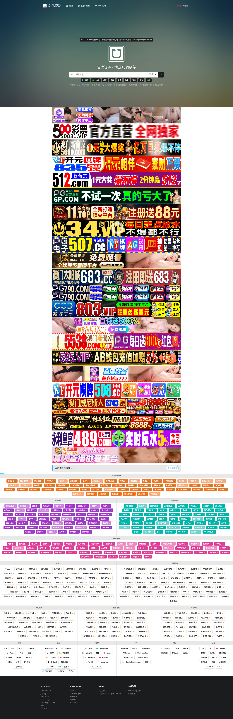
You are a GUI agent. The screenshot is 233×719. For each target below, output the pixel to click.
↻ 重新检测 (172, 468)
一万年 (18, 514)
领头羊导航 (206, 627)
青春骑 (69, 596)
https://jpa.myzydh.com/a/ (110, 694)
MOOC (134, 648)
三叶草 (63, 592)
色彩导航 (90, 622)
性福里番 (129, 573)
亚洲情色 (7, 596)
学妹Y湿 (66, 587)
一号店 (20, 653)
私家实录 (12, 485)
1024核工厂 (23, 587)
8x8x (21, 519)
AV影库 (6, 613)
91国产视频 (118, 485)
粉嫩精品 (32, 569)
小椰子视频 (47, 489)
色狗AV (94, 506)
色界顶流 (48, 573)
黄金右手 (56, 527)
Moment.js (45, 697)
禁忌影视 (32, 631)
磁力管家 (43, 527)
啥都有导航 (36, 622)
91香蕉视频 (129, 506)
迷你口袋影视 (90, 485)
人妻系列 (50, 481)
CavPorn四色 (198, 596)
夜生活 (80, 514)
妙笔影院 (211, 527)
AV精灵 (218, 485)
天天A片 (124, 519)
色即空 (56, 578)
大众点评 (52, 657)
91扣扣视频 (169, 481)
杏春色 (6, 548)
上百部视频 (75, 485)
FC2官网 (42, 514)
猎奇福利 (90, 494)
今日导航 (192, 622)
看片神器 (218, 631)
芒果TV (212, 653)
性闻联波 (140, 582)
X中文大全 (51, 592)
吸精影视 (209, 592)
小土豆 (103, 519)
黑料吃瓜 (57, 569)
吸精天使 (60, 489)
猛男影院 (81, 596)
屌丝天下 (30, 510)
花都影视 (223, 527)
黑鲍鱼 (56, 523)
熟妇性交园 (24, 481)
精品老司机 (141, 618)
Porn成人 (218, 544)
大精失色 (193, 481)
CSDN (147, 662)
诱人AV (34, 544)
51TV (185, 592)
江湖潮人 (194, 485)
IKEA (10, 662)
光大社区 (33, 489)
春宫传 (93, 510)
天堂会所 (148, 523)
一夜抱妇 (164, 582)
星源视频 (95, 552)
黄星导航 (167, 613)
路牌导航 (50, 627)
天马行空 (78, 519)
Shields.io (73, 697)
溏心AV (106, 582)
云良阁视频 (168, 506)
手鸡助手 (136, 557)
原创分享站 (105, 578)
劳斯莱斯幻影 (167, 544)
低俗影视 (75, 592)
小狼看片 (21, 582)
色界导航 (36, 636)
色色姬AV (123, 596)
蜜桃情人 (157, 485)
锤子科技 (26, 662)
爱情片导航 (207, 636)
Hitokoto (73, 700)
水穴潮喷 (158, 489)
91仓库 (69, 506)
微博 (90, 648)
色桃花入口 (77, 494)
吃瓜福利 (54, 514)
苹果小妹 (129, 548)
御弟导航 (207, 613)
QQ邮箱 (54, 662)
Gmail (52, 667)
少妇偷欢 (82, 569)
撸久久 (152, 582)
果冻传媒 (7, 552)
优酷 (202, 648)
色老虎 (136, 532)
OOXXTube (38, 587)
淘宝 (20, 648)
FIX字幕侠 (209, 667)
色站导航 (114, 622)
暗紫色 (10, 544)
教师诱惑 (22, 544)
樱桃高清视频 (88, 573)
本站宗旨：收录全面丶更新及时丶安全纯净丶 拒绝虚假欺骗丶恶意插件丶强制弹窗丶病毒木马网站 (116, 85)
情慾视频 (185, 514)
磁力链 (184, 596)
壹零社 (219, 587)
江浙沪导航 (181, 613)
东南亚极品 (10, 506)
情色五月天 (151, 578)
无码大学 (48, 485)
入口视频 (154, 494)
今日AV (199, 578)
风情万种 (123, 557)
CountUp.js (45, 700)
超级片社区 (206, 481)
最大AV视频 (45, 552)
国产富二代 (173, 527)
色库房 (30, 519)
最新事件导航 (66, 622)
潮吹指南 (141, 569)
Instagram (104, 662)
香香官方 (56, 544)
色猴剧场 (30, 548)
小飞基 (87, 592)
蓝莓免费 (69, 569)
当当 (29, 653)
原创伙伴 (45, 523)
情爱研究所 (68, 514)
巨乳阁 (160, 527)
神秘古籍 (69, 544)
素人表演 (7, 510)
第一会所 (212, 523)
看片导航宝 (193, 636)
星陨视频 (10, 587)
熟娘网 (138, 578)
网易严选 (9, 657)
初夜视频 (91, 578)
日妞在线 (154, 569)
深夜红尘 (150, 510)
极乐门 (135, 552)
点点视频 (169, 485)
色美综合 (124, 523)
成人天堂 (141, 494)
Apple (12, 653)
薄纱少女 (19, 527)
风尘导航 (101, 636)
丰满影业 (68, 548)
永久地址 (102, 6)
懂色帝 (85, 481)
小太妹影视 (178, 573)
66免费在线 (105, 514)
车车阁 (105, 523)
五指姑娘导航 (217, 622)
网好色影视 (185, 552)
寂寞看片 (104, 587)
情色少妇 (147, 552)
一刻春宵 (20, 631)
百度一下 (67, 648)
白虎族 (19, 578)
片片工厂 (223, 548)
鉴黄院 (67, 527)
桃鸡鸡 (224, 552)
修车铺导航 (8, 622)
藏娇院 (36, 485)
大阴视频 (73, 573)
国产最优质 (110, 481)
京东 (5, 648)
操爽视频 (187, 578)
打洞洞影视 (210, 489)
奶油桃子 (19, 552)
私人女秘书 (123, 552)
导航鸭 (113, 613)
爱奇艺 (203, 653)
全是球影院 (168, 569)
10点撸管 (123, 527)
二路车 (154, 544)
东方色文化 (169, 587)
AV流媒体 (22, 622)
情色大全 (167, 548)
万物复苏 (161, 514)
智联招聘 (164, 653)
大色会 (10, 519)
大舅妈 (122, 481)
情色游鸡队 (217, 573)
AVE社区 (148, 514)
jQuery (43, 694)
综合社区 (173, 514)
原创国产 (206, 485)
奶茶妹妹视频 (178, 582)
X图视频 (131, 485)
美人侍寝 (30, 514)
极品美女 (200, 523)
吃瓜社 (172, 519)
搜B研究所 (91, 519)
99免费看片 (207, 569)
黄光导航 (89, 618)
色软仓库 (160, 596)
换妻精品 (83, 552)
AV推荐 (203, 622)
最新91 (164, 573)
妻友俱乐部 (82, 506)
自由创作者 (14, 592)
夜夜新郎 (104, 485)
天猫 (13, 648)
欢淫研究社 (99, 557)
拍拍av (188, 523)
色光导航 (179, 636)
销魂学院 (204, 582)
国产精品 (207, 510)
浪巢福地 (126, 578)
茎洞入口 (94, 582)
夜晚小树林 (109, 552)
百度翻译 (48, 671)
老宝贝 (223, 523)
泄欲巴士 (96, 481)
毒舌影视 (8, 582)
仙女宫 (222, 489)
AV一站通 (179, 627)
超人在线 (95, 489)
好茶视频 (220, 510)
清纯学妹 (196, 489)
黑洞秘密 (23, 506)
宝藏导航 (89, 613)
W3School (126, 653)
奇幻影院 (186, 527)
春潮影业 (173, 510)
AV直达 (114, 627)
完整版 (146, 489)
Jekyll (72, 691)
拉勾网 (185, 648)
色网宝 (115, 618)
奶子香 (111, 557)
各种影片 (58, 596)
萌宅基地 (68, 523)
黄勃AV (33, 523)
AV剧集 (102, 622)
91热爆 (45, 596)
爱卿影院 (73, 481)
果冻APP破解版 (104, 573)
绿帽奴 (51, 532)
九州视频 (81, 544)
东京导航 (114, 636)
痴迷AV (105, 506)
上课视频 (181, 506)
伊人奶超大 (147, 592)
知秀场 (7, 527)
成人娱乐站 (100, 592)
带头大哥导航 (50, 636)
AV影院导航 (102, 618)
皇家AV (7, 514)
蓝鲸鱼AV (194, 532)
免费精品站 (93, 523)
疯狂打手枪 (160, 552)
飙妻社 (18, 510)
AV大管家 (89, 627)
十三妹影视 (53, 587)
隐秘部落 (191, 573)
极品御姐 (95, 569)
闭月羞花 (25, 485)
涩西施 (220, 569)
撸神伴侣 (85, 532)
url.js (42, 705)
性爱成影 (58, 552)
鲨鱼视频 (222, 592)
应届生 (185, 653)
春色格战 (55, 548)
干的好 (131, 544)
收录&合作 (85, 6)
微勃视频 (79, 578)
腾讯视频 (222, 653)
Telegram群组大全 (50, 648)
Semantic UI (46, 691)
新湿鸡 (141, 506)
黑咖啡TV (198, 527)
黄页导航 (7, 631)
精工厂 (67, 578)
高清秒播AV (137, 519)
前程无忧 (175, 653)
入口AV (128, 582)
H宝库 (39, 627)
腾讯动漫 (204, 662)
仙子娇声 (147, 532)
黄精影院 (142, 544)
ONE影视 (181, 532)
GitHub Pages (75, 694)
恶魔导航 (102, 627)
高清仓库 (9, 523)
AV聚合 (219, 636)
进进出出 (31, 613)
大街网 (176, 648)
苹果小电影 (176, 523)
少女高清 (19, 569)
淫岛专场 (65, 519)
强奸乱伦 (138, 510)
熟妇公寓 (46, 506)
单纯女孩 (18, 548)
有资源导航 (88, 636)
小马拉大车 (80, 527)
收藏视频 (204, 573)
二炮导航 (166, 622)
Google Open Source (133, 662)
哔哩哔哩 (204, 657)
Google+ (105, 657)
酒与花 (106, 569)
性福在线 (70, 582)
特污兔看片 (95, 544)
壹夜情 (161, 510)
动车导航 (67, 631)
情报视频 (31, 527)
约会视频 (174, 578)
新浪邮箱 (64, 662)
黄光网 (219, 613)
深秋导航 (192, 627)
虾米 (213, 662)
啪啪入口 (223, 514)
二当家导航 (26, 618)
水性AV (61, 481)
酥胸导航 (219, 627)
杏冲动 (61, 532)
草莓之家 (8, 578)
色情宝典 (206, 544)
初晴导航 (23, 636)
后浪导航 (18, 613)
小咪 (56, 631)
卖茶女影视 (196, 548)
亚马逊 (31, 648)
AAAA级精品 (181, 548)
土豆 (210, 648)
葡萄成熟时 (217, 582)
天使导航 (140, 622)
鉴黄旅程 (210, 514)
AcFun (223, 657)
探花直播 (33, 582)
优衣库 (19, 657)
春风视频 (195, 587)
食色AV (140, 573)
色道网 (43, 613)
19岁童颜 (148, 527)
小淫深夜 (147, 596)
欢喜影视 (105, 527)
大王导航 (178, 618)
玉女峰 (84, 489)
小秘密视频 (128, 569)
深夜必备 (11, 481)
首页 (71, 6)
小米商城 (19, 667)
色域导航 (101, 613)
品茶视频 (173, 596)
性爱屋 (156, 481)
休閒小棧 (169, 532)
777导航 (166, 618)
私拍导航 (167, 631)
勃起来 (181, 481)
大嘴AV (40, 532)
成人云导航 (128, 636)
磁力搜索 (150, 519)
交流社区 (184, 519)
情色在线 (61, 573)
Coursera (124, 648)
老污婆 (93, 548)
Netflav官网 (11, 618)
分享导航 (102, 631)
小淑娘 (123, 592)
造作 (17, 662)
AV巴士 (7, 569)
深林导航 (194, 613)
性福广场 (212, 596)
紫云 (158, 532)
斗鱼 (219, 667)
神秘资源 (173, 592)
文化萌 (135, 596)
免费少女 (181, 569)
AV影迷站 (141, 613)
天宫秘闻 (206, 506)
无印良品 (29, 657)
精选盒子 (46, 582)
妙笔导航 (179, 622)
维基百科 (60, 671)
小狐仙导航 (204, 618)
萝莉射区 (9, 489)
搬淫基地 (115, 494)
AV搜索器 (191, 631)
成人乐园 (43, 510)
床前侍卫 (173, 601)
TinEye (71, 671)
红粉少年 (141, 548)
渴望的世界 (79, 587)
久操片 (145, 481)
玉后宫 (120, 544)
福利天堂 (207, 587)
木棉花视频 (61, 485)
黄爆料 (210, 578)
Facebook (91, 657)
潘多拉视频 (144, 485)
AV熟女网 (43, 548)
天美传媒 (103, 494)
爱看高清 (38, 592)
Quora (108, 653)
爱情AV (58, 582)
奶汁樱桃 (198, 514)
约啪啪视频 (20, 596)
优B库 (163, 578)
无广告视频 (199, 552)
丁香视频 (122, 489)
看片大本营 (89, 631)
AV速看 (68, 613)
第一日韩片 (154, 548)
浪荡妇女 (21, 573)
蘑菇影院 (134, 481)
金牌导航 (191, 618)
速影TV (214, 657)
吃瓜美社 (28, 532)
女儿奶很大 (106, 510)
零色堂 (185, 510)
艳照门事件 (109, 489)
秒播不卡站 (222, 519)
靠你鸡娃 (209, 519)
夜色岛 (92, 587)
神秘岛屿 (37, 481)
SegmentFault (128, 657)
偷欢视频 (128, 587)
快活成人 (194, 506)
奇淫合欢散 (35, 573)
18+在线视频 (208, 532)
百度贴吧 (88, 653)
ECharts (44, 708)
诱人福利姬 (128, 494)
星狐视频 (136, 514)
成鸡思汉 (155, 587)
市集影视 (55, 510)
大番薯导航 (56, 613)
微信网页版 (103, 648)
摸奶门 (169, 489)
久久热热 (63, 627)
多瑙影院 (222, 662)
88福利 (224, 596)
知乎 (97, 653)
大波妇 (54, 519)
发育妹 (134, 592)
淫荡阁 (161, 519)
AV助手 (179, 631)
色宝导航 (166, 636)
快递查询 (65, 653)
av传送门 (71, 552)
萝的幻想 (31, 578)
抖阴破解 (31, 552)
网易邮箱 (66, 657)
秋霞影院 (181, 485)
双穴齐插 (219, 481)
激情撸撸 (136, 527)
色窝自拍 (94, 596)
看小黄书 (181, 544)
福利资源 (161, 592)
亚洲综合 (21, 489)
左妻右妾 (153, 573)
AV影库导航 (50, 622)
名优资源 (142, 631)
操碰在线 (93, 527)
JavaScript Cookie (48, 703)
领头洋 (195, 510)
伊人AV (191, 582)
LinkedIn (166, 648)
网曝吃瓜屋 (142, 587)
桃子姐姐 (91, 514)
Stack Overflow (142, 653)
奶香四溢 (67, 510)
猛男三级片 (8, 573)
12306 (52, 653)
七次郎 (45, 544)
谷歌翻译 (65, 667)
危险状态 (182, 587)
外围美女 (44, 578)
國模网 (126, 510)
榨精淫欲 (72, 489)
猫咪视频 (196, 519)
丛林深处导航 (13, 627)
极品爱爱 (194, 569)
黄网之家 (64, 618)
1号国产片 (108, 544)
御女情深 (73, 532)
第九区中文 (85, 557)
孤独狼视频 (210, 548)
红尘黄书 (21, 523)
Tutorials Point (142, 657)
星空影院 (116, 548)
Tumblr (90, 662)
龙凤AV (80, 523)
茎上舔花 (127, 622)
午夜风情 (107, 596)
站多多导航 (205, 631)
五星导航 (27, 627)
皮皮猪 (34, 506)
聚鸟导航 (166, 627)
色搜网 (52, 618)
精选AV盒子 (142, 636)
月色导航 (127, 618)
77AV (147, 557)
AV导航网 (45, 631)
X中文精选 (81, 548)
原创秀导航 (140, 627)
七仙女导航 (40, 618)
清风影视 (44, 569)
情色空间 (194, 544)
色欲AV (172, 552)
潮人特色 (218, 506)
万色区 (82, 582)
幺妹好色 (42, 519)
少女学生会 (81, 510)
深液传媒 (34, 596)
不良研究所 (162, 523)
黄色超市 (212, 552)
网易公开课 (146, 648)
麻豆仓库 (124, 514)
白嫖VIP (104, 548)
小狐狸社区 (128, 631)
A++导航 (115, 631)
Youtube (222, 648)
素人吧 (26, 592)
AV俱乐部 (196, 592)
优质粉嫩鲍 (154, 506)
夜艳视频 (136, 523)
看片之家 (126, 627)
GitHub (98, 667)
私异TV (58, 506)
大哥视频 (134, 489)
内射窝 (221, 578)
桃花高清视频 (182, 489)
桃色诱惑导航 (127, 613)
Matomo (73, 703)
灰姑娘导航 (219, 618)
